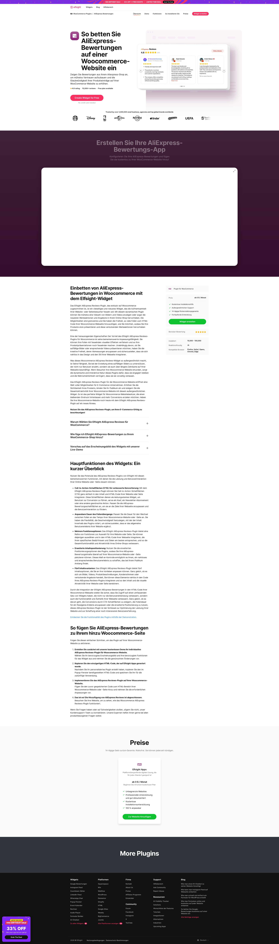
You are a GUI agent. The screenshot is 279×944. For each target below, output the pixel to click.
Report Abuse (158, 891)
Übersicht (137, 14)
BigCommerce (103, 916)
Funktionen (157, 14)
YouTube (129, 923)
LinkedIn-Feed (75, 895)
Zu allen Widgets (78, 923)
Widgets (89, 7)
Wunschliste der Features (163, 908)
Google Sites (103, 909)
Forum (128, 908)
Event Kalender (76, 905)
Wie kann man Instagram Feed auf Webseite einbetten (194, 891)
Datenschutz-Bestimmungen (117, 940)
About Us (129, 887)
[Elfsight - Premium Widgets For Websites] (75, 7)
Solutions (157, 905)
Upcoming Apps (159, 926)
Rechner (73, 909)
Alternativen (158, 919)
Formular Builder (76, 916)
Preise (185, 14)
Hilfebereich (108, 7)
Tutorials (156, 912)
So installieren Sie (172, 14)
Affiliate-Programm (133, 895)
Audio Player (75, 913)
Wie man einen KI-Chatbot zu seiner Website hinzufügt (192, 885)
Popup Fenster (76, 902)
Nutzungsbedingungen (96, 940)
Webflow (101, 891)
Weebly (101, 913)
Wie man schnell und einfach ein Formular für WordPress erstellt (194, 896)
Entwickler (130, 898)
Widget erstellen (200, 14)
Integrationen (158, 916)
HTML (100, 905)
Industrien (157, 923)
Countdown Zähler (77, 891)
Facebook (129, 912)
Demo (147, 14)
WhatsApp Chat (76, 898)
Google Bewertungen (78, 884)
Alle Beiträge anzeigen (190, 917)
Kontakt (129, 884)
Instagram (130, 916)
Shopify (101, 902)
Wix (99, 887)
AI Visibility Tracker (161, 901)
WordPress (102, 895)
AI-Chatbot (74, 920)
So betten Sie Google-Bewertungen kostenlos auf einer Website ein (194, 911)
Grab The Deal (16, 937)
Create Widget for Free (87, 98)
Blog (98, 7)
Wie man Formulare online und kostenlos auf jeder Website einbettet (193, 903)
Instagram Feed (76, 887)
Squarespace (103, 884)
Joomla (101, 920)
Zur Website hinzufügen (139, 817)
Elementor (102, 898)
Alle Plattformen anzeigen (110, 923)
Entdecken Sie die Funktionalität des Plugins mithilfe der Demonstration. (103, 617)
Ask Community (159, 887)
